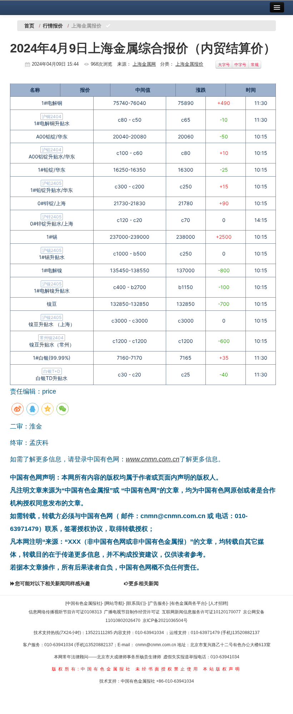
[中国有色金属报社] (83, 603)
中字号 (240, 64)
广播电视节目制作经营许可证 (132, 611)
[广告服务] (157, 603)
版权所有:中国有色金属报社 (92, 669)
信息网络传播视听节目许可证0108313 (65, 611)
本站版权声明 (222, 669)
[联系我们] (135, 603)
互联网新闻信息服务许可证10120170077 (201, 611)
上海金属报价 (189, 64)
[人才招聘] (218, 603)
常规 (255, 64)
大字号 (224, 64)
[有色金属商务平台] (188, 603)
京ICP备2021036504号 (165, 620)
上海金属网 (144, 64)
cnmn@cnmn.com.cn (156, 644)
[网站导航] (114, 603)
